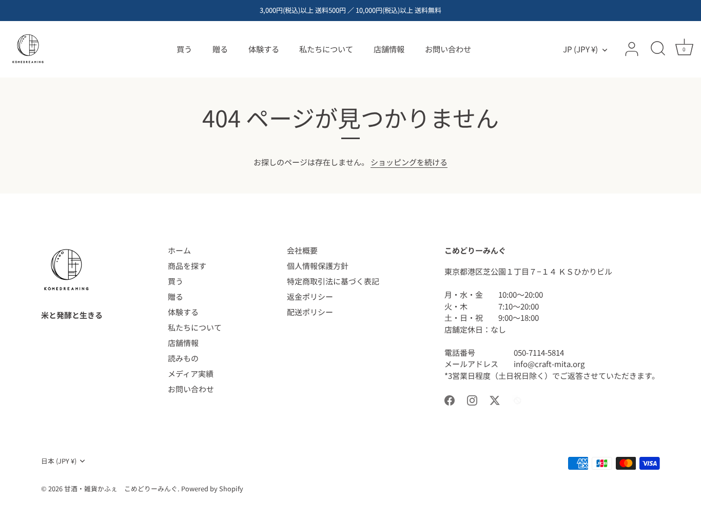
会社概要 (302, 250)
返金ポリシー (310, 296)
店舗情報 (389, 48)
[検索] (658, 49)
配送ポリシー (310, 311)
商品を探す (187, 265)
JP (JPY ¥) (580, 49)
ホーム (179, 250)
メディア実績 (190, 373)
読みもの (183, 358)
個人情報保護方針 (317, 265)
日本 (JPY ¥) (58, 461)
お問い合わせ (448, 48)
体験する (263, 48)
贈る (220, 48)
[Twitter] (495, 399)
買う (184, 48)
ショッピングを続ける (409, 162)
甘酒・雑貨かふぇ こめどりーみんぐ (121, 488)
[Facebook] (449, 399)
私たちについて (326, 48)
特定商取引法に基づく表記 (333, 281)
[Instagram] (472, 399)
